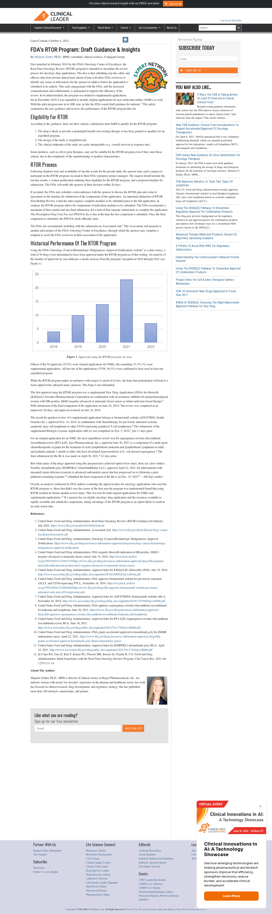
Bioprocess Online (96, 850)
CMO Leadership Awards (152, 879)
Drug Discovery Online (98, 874)
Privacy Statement (148, 909)
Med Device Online (96, 886)
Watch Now (104, 27)
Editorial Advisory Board (152, 862)
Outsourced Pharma (96, 890)
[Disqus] (99, 791)
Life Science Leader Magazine (102, 882)
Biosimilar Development (99, 854)
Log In (224, 20)
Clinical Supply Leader (98, 862)
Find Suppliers (80, 27)
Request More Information (47, 850)
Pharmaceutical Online (98, 894)
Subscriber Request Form (169, 909)
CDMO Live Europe (149, 887)
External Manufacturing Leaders (156, 891)
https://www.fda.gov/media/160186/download (77, 525)
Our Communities (148, 27)
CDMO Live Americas (151, 884)
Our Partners (40, 854)
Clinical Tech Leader (97, 866)
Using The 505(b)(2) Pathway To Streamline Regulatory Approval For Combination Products (204, 209)
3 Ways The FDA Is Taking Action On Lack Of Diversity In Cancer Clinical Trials (217, 98)
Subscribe (236, 20)
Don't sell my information (194, 909)
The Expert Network (149, 866)
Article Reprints (147, 854)
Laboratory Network (96, 878)
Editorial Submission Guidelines (156, 858)
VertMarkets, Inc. (96, 909)
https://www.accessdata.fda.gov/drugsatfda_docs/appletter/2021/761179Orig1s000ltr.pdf (89, 627)
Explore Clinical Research (48, 27)
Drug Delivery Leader (97, 870)
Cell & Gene (92, 858)
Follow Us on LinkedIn (45, 871)
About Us (172, 27)
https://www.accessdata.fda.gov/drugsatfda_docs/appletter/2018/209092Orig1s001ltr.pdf (89, 574)
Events (125, 27)
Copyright (70, 909)
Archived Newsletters (150, 850)
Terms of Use (131, 909)
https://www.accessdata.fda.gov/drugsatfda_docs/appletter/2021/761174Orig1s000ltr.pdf (101, 650)
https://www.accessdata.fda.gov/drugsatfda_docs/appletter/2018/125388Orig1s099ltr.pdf (114, 601)
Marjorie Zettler (44, 57)
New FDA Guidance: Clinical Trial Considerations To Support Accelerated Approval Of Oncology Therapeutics (207, 128)
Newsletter (39, 867)
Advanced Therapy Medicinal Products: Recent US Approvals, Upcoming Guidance (206, 236)
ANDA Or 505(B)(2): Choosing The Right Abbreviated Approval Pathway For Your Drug (207, 304)
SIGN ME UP (133, 728)
